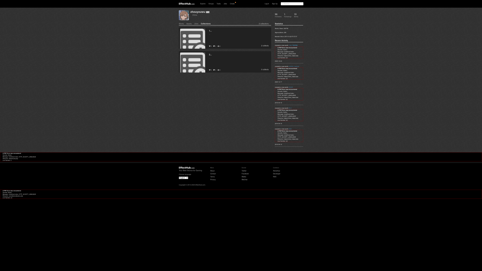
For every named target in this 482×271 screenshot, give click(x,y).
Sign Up (275, 4)
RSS (274, 176)
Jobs (225, 4)
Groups (211, 4)
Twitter (244, 171)
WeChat (244, 179)
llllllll (290, 129)
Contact (213, 173)
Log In (267, 4)
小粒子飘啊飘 (293, 45)
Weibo (244, 176)
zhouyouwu (197, 12)
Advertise (276, 171)
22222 (291, 87)
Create (232, 4)
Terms (212, 176)
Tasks (219, 4)
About (212, 171)
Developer (276, 173)
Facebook (245, 173)
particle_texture (294, 66)
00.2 (290, 108)
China (194, 15)
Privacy (213, 179)
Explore (202, 4)
